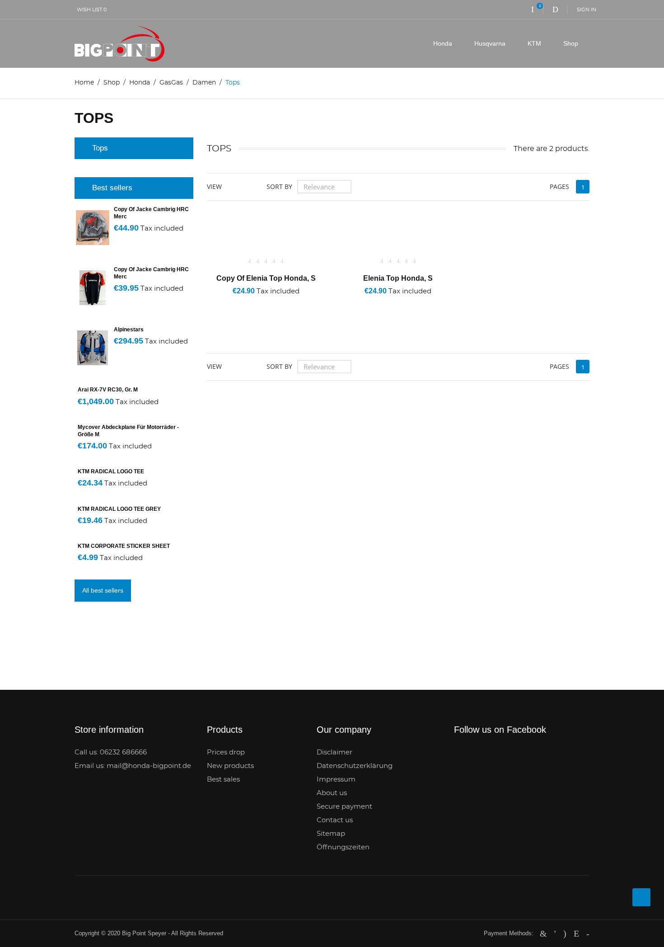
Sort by (279, 186)
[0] (532, 9)
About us (332, 793)
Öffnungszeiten (343, 847)
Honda (442, 43)
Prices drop (226, 752)
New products (230, 766)
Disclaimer (334, 752)
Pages (559, 186)
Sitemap (331, 833)
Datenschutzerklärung (355, 766)
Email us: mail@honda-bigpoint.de (133, 766)
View (214, 186)
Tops (100, 148)
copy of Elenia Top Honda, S (266, 278)
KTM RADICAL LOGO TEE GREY (119, 509)
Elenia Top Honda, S (398, 278)
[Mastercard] (543, 933)
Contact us (335, 820)
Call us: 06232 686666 (111, 752)
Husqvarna (489, 43)
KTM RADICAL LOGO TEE (111, 471)
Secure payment (344, 806)
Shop (570, 43)
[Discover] (564, 933)
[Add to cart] (227, 303)
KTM (534, 43)
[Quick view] (277, 303)
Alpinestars (129, 329)
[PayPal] (555, 933)
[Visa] (587, 933)
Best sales (223, 779)
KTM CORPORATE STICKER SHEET (124, 546)
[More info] (303, 303)
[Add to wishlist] (252, 303)
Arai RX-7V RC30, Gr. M (108, 389)
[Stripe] (576, 933)
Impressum (336, 779)
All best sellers (102, 590)
